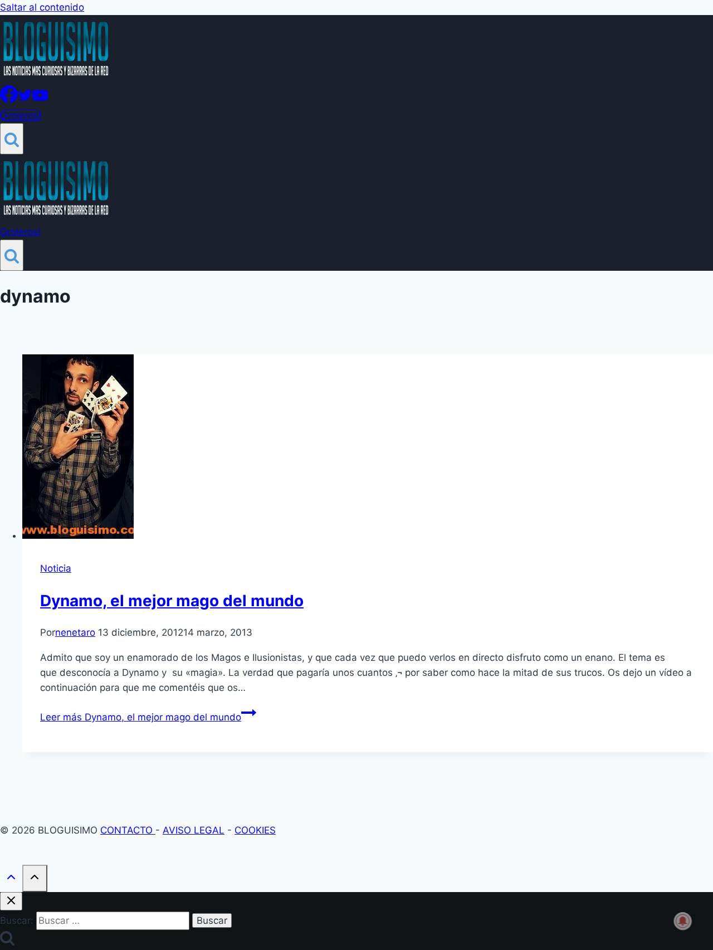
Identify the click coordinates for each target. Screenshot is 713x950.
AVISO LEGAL (193, 830)
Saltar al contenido (42, 7)
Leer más (140, 717)
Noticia (55, 568)
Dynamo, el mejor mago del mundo (172, 600)
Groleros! (21, 115)
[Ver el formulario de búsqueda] (11, 138)
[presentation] (367, 448)
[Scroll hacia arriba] (11, 879)
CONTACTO (127, 830)
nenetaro (75, 632)
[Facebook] (9, 99)
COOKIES (255, 830)
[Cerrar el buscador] (11, 901)
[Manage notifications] (683, 921)
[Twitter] (25, 99)
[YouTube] (40, 99)
